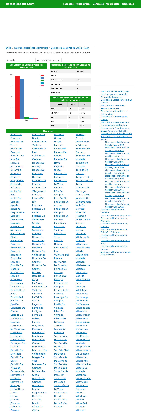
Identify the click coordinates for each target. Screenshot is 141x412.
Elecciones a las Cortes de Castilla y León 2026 (117, 205)
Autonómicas (83, 3)
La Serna (37, 293)
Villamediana (83, 307)
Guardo (36, 226)
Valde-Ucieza (83, 194)
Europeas (68, 3)
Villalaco (80, 268)
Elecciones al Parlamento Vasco (115, 215)
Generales (98, 3)
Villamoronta (83, 314)
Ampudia (15, 173)
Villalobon (81, 290)
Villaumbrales (83, 378)
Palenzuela (60, 148)
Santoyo (58, 406)
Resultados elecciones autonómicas (31, 47)
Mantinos (37, 335)
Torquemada (83, 176)
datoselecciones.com (20, 4)
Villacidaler (82, 244)
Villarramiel (82, 360)
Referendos (127, 3)
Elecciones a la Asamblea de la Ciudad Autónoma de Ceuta (115, 123)
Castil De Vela (17, 339)
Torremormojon (84, 180)
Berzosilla (15, 254)
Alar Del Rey (17, 155)
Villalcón (80, 286)
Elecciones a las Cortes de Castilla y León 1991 (117, 154)
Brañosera (16, 279)
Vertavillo (81, 233)
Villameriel (81, 311)
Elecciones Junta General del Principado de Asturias (114, 95)
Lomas (36, 321)
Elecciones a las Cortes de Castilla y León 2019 (117, 194)
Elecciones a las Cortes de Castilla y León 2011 (117, 183)
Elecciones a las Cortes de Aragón (116, 133)
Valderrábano (83, 201)
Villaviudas (82, 381)
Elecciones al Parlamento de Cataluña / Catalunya (114, 230)
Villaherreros (83, 265)
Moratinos (38, 385)
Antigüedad (17, 180)
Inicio (8, 47)
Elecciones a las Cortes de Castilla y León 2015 (117, 188)
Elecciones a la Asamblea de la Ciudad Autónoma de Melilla (115, 129)
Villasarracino (83, 364)
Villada (79, 251)
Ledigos (36, 311)
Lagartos (37, 304)
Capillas (14, 321)
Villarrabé (81, 357)
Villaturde (81, 374)
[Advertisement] (70, 27)
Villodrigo (81, 396)
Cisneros (15, 403)
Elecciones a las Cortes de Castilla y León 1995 (117, 160)
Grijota (36, 222)
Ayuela (14, 205)
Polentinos (60, 222)
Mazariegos (38, 346)
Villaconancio (83, 247)
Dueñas (36, 176)
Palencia (58, 145)
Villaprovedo (83, 346)
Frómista (37, 205)
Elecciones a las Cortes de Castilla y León (70, 47)
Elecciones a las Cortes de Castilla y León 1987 (117, 149)
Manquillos (38, 332)
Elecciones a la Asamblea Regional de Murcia (112, 106)
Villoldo (80, 399)
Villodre (80, 392)
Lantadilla (37, 307)
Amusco (14, 176)
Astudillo (15, 187)
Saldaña (58, 325)
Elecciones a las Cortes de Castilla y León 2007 (117, 177)
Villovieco (81, 410)
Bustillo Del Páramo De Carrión (16, 301)
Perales (58, 187)
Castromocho (17, 371)
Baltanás (15, 208)
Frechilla (36, 194)
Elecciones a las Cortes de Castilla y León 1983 (117, 143)
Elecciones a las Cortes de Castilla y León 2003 (117, 171)
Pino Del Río (60, 198)
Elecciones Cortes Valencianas (115, 91)
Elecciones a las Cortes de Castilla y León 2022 (117, 199)
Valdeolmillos (83, 198)
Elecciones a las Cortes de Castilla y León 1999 (117, 166)
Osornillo (59, 134)
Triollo (79, 184)
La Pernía (37, 283)
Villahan (80, 261)
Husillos (36, 272)
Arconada (15, 184)
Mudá (35, 389)
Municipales (112, 3)
